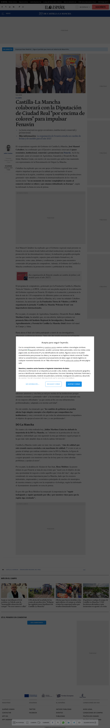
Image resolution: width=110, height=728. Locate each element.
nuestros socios (50, 347)
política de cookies (72, 360)
